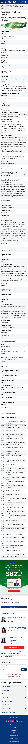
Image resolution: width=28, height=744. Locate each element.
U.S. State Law (6, 705)
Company (14, 730)
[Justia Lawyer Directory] (21, 721)
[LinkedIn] (6, 721)
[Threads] (15, 721)
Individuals (5, 690)
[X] (19, 721)
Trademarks (8, 5)
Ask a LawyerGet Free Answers (6, 599)
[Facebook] (11, 721)
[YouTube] (8, 721)
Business (4, 694)
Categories (14, 5)
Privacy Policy (14, 738)
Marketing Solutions (8, 712)
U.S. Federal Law (7, 701)
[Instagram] (13, 721)
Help (14, 733)
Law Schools (6, 697)
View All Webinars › (14, 647)
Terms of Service (14, 735)
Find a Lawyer (5, 662)
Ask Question (14, 607)
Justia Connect (14, 724)
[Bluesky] (17, 721)
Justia (2, 5)
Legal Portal (14, 727)
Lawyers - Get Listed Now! (14, 674)
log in (5, 351)
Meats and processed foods (7, 6)
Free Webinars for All (7, 613)
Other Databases (7, 708)
